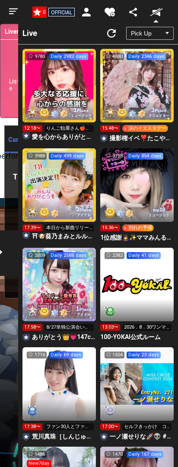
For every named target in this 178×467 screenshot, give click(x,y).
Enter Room (59, 93)
